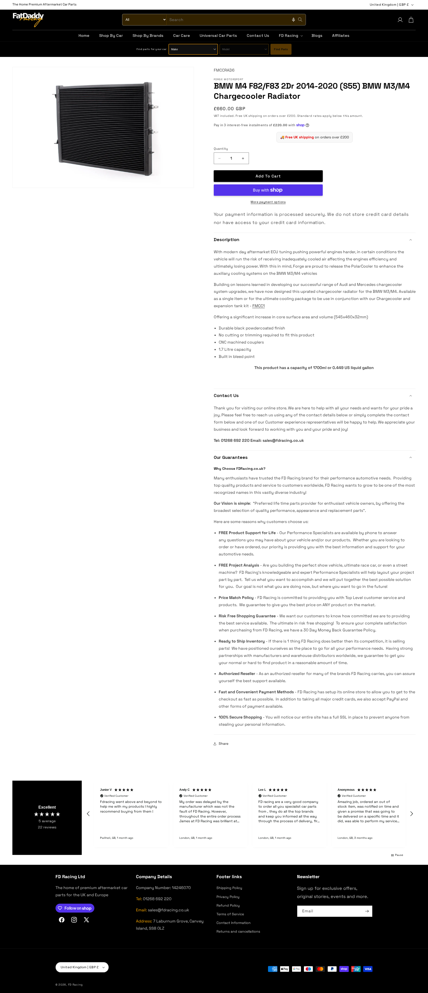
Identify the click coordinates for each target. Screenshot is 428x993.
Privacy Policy (228, 896)
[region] (250, 814)
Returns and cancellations (238, 931)
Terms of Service (230, 914)
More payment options (268, 202)
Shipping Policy (229, 888)
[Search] (300, 19)
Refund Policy (228, 905)
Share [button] (223, 743)
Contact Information (233, 922)
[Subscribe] (366, 911)
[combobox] (214, 19)
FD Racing (75, 984)
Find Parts (281, 49)
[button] (290, 35)
